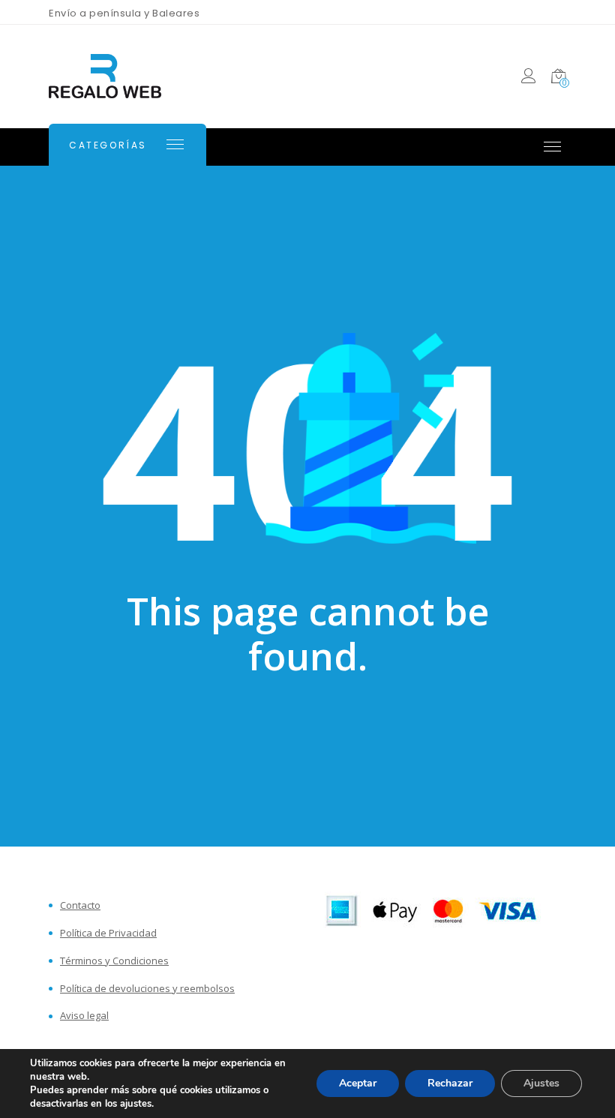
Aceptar (357, 1083)
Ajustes (542, 1083)
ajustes (136, 1104)
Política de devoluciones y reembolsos (147, 988)
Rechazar (450, 1083)
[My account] (528, 78)
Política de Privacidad (108, 933)
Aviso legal (84, 1015)
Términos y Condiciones (114, 961)
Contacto (80, 905)
